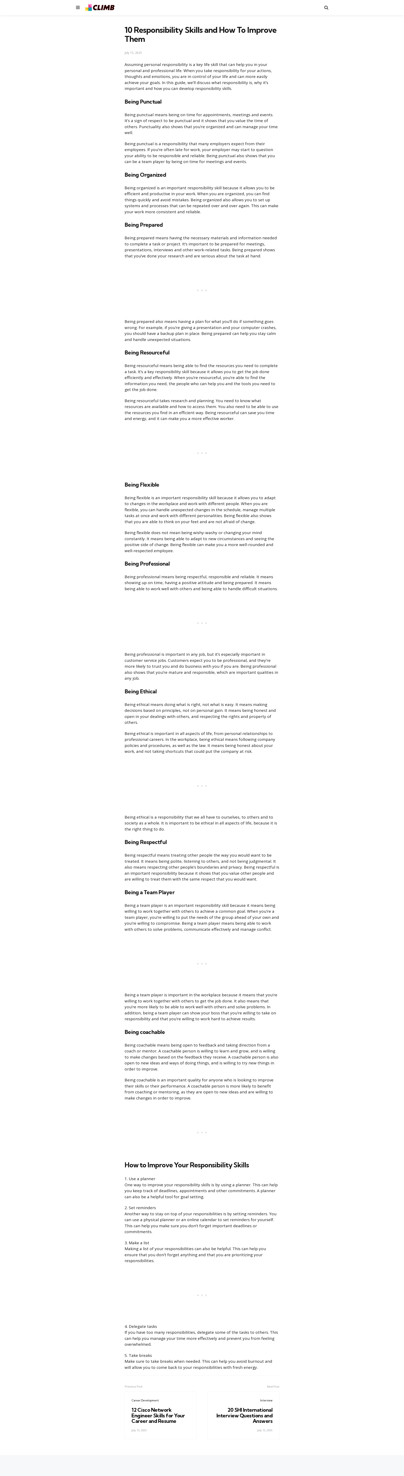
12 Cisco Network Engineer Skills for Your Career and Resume (158, 1415)
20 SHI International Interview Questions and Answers (245, 1415)
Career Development (145, 1400)
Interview (266, 1400)
